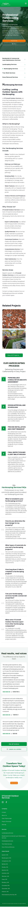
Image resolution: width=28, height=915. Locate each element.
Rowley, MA (5, 867)
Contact (4, 812)
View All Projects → (14, 355)
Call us (14, 43)
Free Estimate (14, 40)
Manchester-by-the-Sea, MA (9, 894)
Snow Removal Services (8, 847)
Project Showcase (6, 821)
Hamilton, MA (5, 873)
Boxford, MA (5, 870)
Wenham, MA (5, 876)
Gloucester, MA (6, 888)
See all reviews (14, 744)
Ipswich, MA (5, 855)
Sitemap (4, 824)
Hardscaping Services (7, 841)
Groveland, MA (5, 885)
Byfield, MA (5, 864)
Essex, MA (4, 879)
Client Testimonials (6, 818)
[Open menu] (26, 3)
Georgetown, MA (6, 861)
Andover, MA (5, 891)
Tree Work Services (7, 844)
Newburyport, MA (6, 858)
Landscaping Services (7, 833)
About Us (4, 815)
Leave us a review (15, 749)
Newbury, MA (5, 882)
